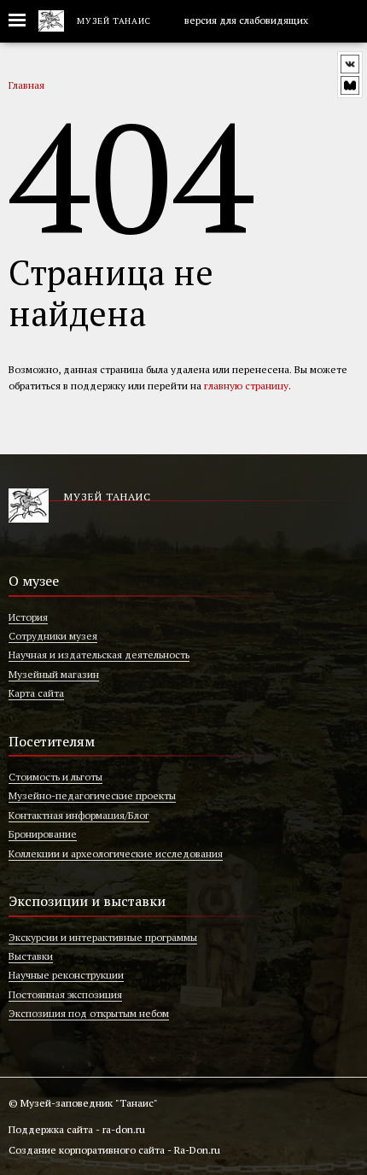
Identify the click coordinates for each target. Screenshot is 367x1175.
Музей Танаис (114, 20)
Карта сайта (36, 693)
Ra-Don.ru (197, 1149)
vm (350, 85)
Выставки (31, 956)
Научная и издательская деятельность (99, 654)
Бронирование (43, 833)
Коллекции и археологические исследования (116, 853)
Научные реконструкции (66, 974)
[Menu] (23, 21)
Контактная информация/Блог (79, 815)
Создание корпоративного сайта (87, 1149)
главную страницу (246, 385)
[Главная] (51, 21)
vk (350, 64)
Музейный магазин (54, 674)
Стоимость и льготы (55, 776)
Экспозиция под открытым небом (89, 1013)
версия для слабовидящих (245, 20)
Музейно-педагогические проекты (92, 795)
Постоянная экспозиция (65, 994)
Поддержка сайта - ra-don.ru (77, 1129)
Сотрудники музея (53, 635)
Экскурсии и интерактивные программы (103, 937)
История (28, 617)
